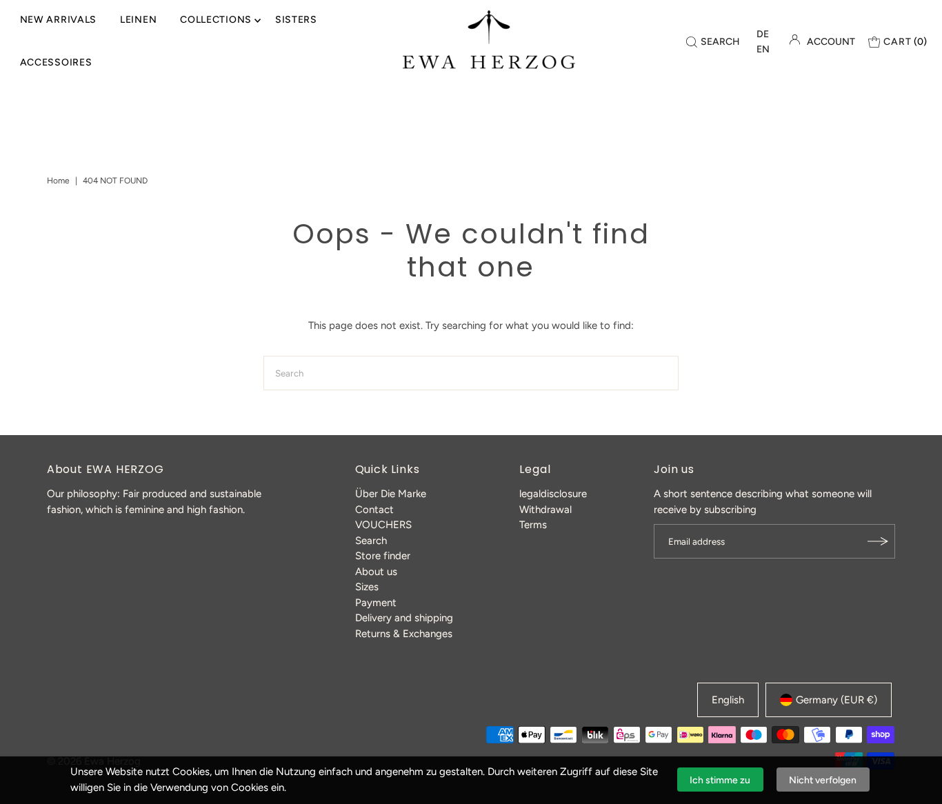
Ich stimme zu (720, 780)
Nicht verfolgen (822, 780)
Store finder (382, 556)
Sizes (367, 587)
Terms (533, 525)
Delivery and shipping (404, 618)
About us (376, 571)
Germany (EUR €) (836, 700)
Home (58, 180)
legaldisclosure (553, 494)
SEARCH (720, 42)
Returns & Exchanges (403, 633)
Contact (374, 509)
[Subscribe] (878, 541)
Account (831, 42)
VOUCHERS (383, 525)
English (728, 700)
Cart (905, 42)
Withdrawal (545, 509)
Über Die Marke (390, 494)
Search (371, 540)
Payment (376, 602)
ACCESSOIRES (56, 62)
